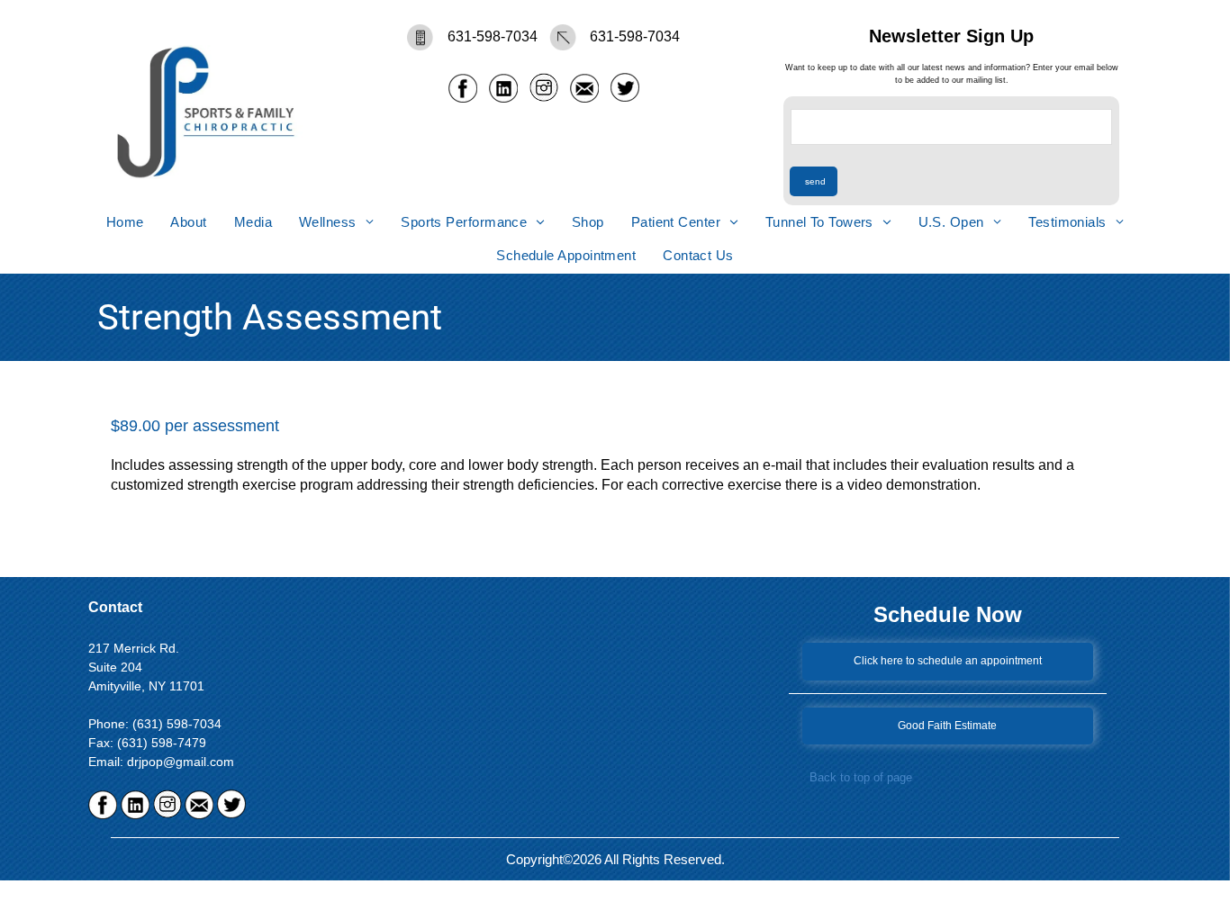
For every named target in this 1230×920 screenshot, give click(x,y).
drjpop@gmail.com (180, 761)
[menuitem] (125, 222)
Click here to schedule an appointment (948, 660)
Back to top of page (860, 777)
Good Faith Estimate (947, 725)
